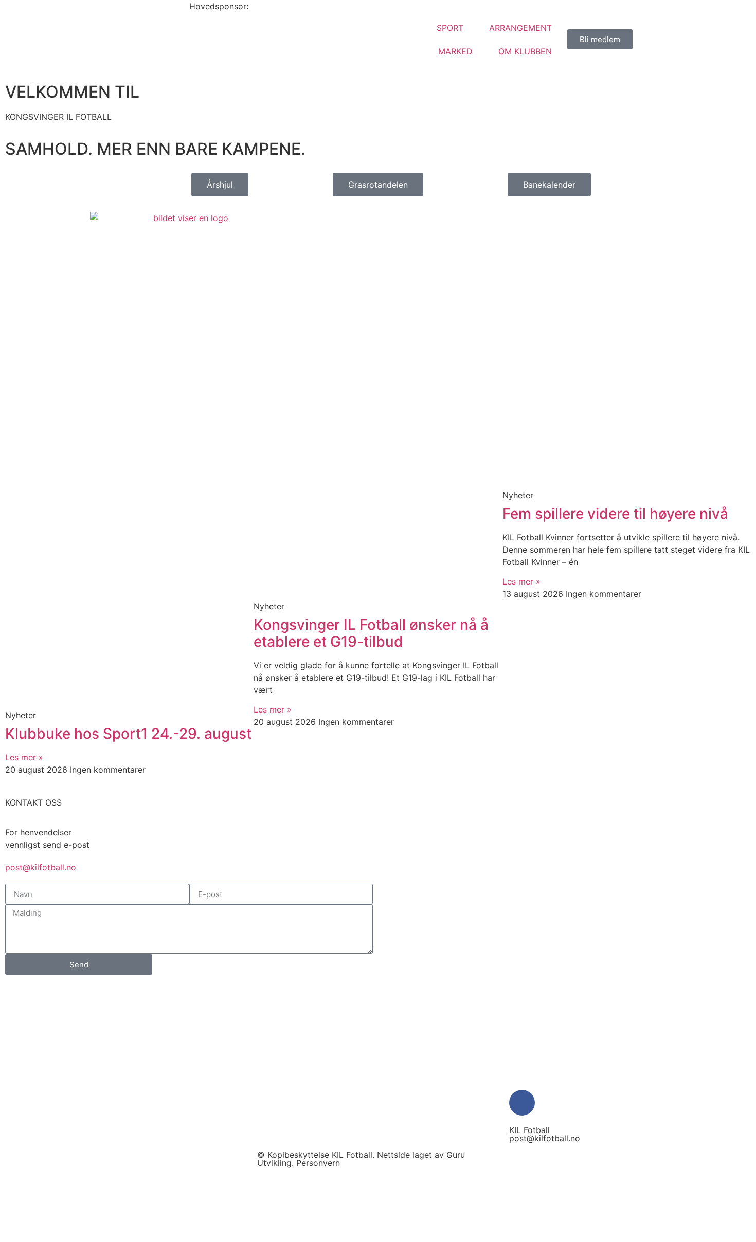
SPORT (450, 28)
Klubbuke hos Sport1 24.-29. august (128, 733)
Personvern (318, 1163)
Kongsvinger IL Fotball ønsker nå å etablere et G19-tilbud (371, 633)
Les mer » (24, 757)
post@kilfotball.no (40, 867)
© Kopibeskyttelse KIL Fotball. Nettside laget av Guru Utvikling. (361, 1158)
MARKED (455, 51)
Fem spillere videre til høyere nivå (615, 513)
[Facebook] (522, 1103)
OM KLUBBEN (525, 51)
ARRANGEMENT (520, 28)
